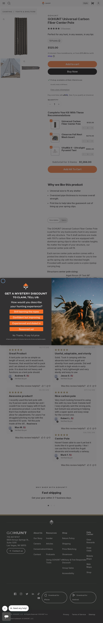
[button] (26, 312)
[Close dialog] (3, 281)
